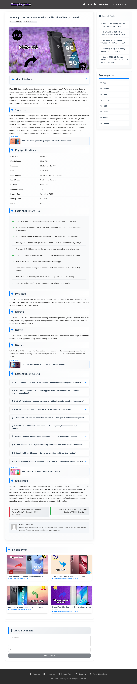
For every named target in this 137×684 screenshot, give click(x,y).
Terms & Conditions (99, 674)
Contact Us (50, 674)
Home (89, 4)
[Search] (126, 4)
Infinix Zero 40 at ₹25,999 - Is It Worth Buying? (25, 607)
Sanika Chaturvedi (31, 22)
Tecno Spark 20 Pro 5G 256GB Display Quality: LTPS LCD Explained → (72, 510)
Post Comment (49, 655)
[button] (49, 79)
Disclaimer (82, 674)
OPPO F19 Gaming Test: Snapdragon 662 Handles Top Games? (46, 141)
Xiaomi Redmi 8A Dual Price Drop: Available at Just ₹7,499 (71, 608)
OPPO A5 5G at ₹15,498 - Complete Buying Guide (40, 471)
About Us (36, 674)
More (118, 4)
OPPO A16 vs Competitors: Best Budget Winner (26, 576)
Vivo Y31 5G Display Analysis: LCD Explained (69, 576)
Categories (102, 4)
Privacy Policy (66, 674)
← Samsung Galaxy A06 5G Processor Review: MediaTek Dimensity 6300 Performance (26, 512)
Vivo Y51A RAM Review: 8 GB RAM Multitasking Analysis (43, 364)
